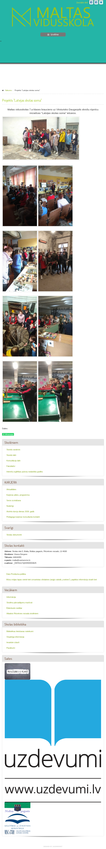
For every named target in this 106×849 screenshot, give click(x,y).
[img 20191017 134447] (55, 391)
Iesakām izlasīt (12, 642)
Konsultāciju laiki (13, 461)
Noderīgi (10, 506)
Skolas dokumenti (14, 535)
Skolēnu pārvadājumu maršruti (19, 602)
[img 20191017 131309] (20, 326)
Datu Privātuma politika (16, 574)
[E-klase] (17, 671)
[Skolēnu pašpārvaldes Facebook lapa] (96, 2)
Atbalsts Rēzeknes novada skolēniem (22, 613)
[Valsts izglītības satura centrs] (17, 832)
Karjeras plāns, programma (17, 495)
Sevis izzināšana (13, 500)
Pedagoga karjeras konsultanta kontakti (23, 517)
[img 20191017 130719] (55, 261)
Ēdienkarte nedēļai (14, 608)
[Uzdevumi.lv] (53, 741)
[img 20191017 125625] (41, 138)
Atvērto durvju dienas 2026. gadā (20, 511)
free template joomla (53, 846)
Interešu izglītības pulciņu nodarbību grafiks (24, 472)
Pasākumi (10, 648)
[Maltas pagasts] (17, 807)
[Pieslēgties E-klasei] (101, 2)
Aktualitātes (11, 489)
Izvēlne (55, 34)
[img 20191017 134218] (20, 391)
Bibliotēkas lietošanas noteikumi (19, 631)
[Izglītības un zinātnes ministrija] (17, 821)
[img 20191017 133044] (55, 326)
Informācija (11, 597)
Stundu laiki (11, 455)
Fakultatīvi (10, 466)
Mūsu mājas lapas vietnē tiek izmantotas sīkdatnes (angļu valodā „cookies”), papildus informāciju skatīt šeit (51, 579)
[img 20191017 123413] (55, 196)
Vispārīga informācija (15, 637)
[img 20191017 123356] (20, 196)
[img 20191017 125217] (20, 261)
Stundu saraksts (13, 449)
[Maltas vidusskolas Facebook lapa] (91, 2)
